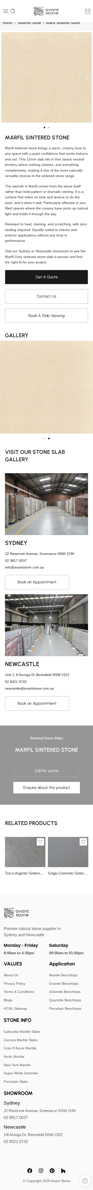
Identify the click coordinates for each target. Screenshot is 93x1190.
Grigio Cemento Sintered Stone (68, 873)
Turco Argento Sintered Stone (25, 873)
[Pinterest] (52, 1171)
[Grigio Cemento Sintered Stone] (68, 852)
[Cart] (88, 11)
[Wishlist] (40, 842)
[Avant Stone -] (46, 11)
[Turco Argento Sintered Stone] (25, 852)
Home (7, 23)
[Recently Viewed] (85, 1180)
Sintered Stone (29, 23)
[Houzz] (63, 1171)
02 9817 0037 (16, 1117)
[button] (7, 77)
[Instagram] (41, 1171)
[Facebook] (30, 1171)
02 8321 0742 (16, 1141)
